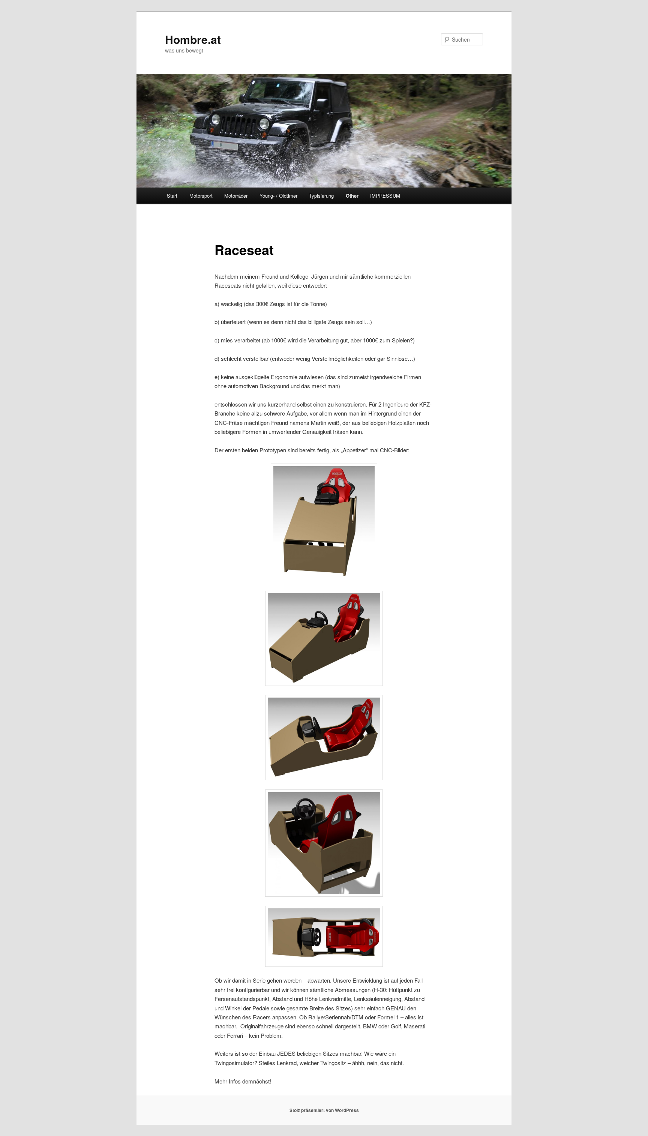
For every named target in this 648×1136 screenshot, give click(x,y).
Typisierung (321, 195)
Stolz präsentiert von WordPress (324, 1110)
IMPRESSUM (385, 195)
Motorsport (201, 195)
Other (352, 195)
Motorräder (236, 195)
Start (172, 195)
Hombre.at (193, 39)
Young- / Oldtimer (278, 195)
